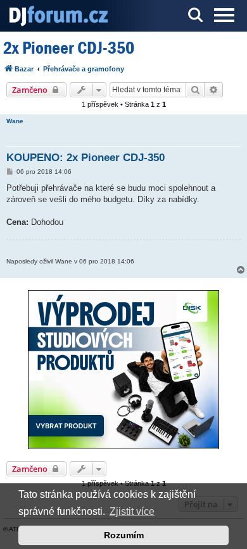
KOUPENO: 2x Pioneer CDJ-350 (85, 158)
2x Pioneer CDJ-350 (68, 47)
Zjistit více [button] (132, 511)
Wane (14, 121)
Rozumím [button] (124, 535)
